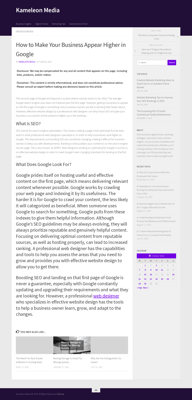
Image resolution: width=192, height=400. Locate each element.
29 (145, 283)
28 (139, 283)
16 (151, 274)
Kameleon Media (38, 10)
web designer (106, 296)
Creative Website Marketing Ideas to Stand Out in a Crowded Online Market (155, 83)
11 (162, 269)
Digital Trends (41, 23)
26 (168, 278)
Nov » (146, 287)
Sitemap (60, 394)
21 (139, 278)
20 (173, 274)
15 (145, 274)
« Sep (139, 287)
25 (162, 278)
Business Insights (23, 23)
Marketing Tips (58, 23)
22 (145, 278)
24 (156, 278)
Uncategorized (24, 31)
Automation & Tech (78, 23)
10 (156, 269)
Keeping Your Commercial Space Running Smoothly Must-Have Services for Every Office (155, 190)
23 (151, 278)
